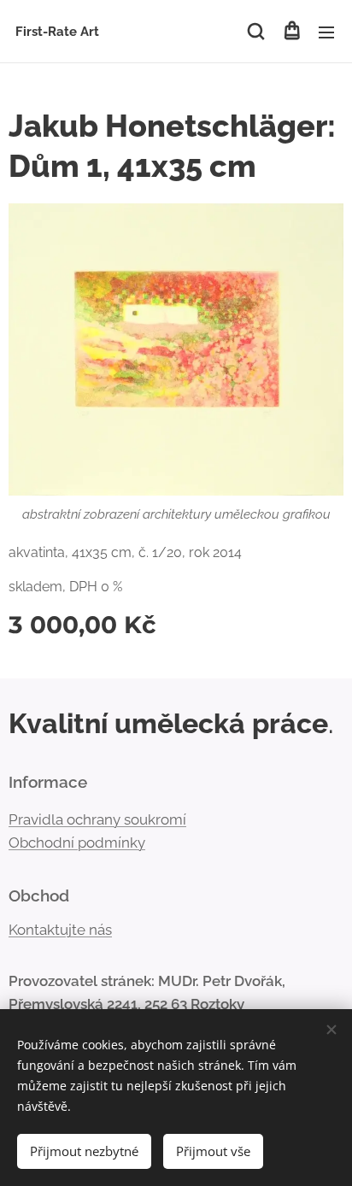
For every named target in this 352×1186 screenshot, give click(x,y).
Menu (326, 32)
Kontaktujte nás (60, 929)
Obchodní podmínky (77, 842)
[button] (256, 31)
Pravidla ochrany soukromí (97, 819)
